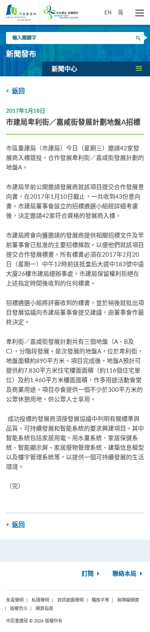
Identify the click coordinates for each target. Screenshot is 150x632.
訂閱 (88, 574)
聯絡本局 (125, 574)
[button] (96, 69)
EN (108, 12)
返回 (17, 91)
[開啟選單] (139, 13)
